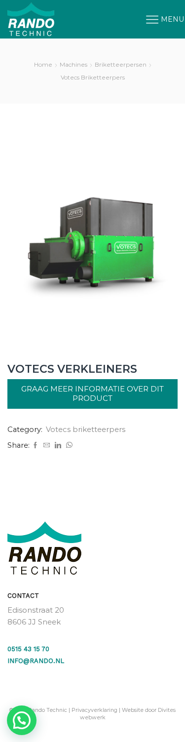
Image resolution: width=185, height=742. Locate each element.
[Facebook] (35, 445)
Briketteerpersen (121, 64)
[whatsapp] (68, 445)
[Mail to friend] (46, 445)
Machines (73, 64)
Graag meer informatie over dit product (92, 393)
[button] (22, 720)
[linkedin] (58, 445)
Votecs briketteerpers (93, 77)
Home (43, 64)
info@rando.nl (35, 660)
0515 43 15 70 (28, 649)
